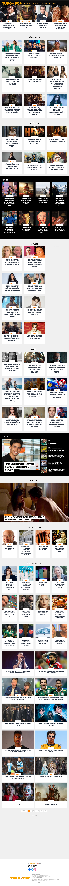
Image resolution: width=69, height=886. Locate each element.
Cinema (41, 3)
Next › (42, 811)
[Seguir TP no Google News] (34, 864)
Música (46, 3)
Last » (46, 811)
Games (30, 3)
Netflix (26, 3)
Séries (50, 3)
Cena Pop (55, 3)
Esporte (35, 3)
